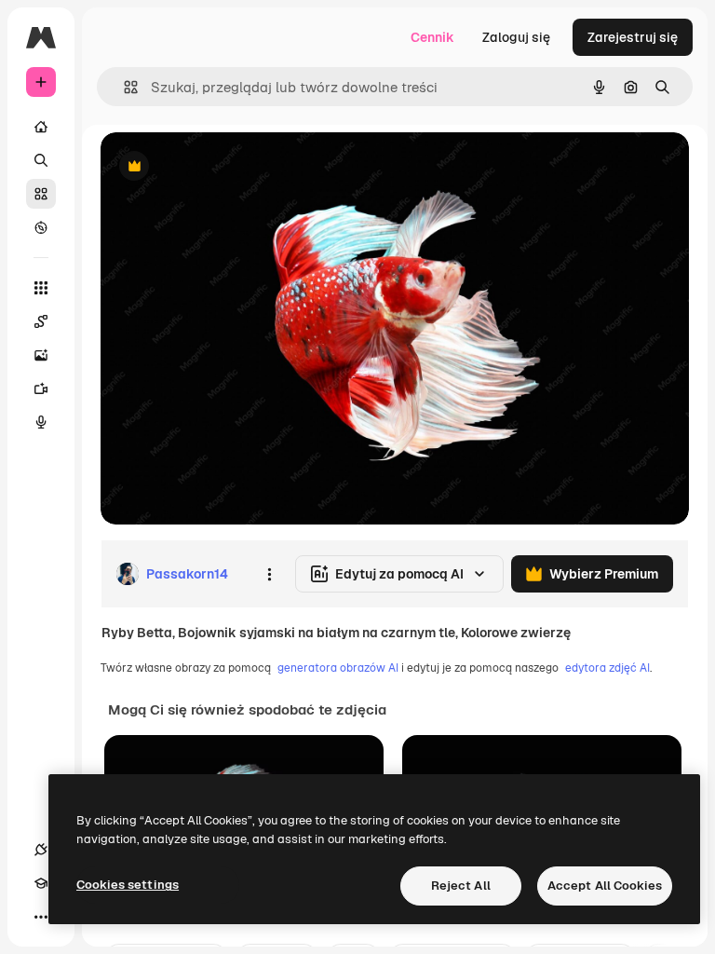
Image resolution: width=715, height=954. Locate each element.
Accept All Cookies (604, 885)
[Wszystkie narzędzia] (41, 288)
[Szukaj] (41, 160)
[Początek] (41, 127)
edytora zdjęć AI (607, 668)
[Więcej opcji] (269, 574)
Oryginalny (229, 167)
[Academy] (41, 883)
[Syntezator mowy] (41, 422)
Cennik (432, 37)
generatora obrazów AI (337, 668)
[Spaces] (41, 321)
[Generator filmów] (41, 388)
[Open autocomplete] (123, 87)
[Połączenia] (41, 850)
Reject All (461, 885)
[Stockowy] (41, 194)
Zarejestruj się (632, 37)
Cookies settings (127, 885)
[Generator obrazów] (41, 355)
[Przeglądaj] (41, 227)
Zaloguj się (516, 37)
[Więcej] (41, 917)
